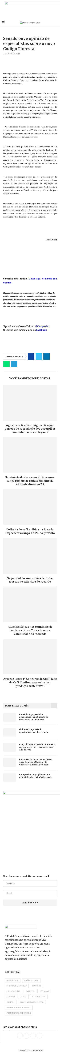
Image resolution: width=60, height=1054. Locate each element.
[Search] (56, 23)
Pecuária (36, 986)
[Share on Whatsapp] (6, 364)
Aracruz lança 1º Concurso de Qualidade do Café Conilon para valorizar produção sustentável (30, 682)
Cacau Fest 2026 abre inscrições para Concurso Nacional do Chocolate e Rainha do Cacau (35, 762)
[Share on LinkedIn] (46, 356)
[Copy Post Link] (22, 364)
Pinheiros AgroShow (17, 986)
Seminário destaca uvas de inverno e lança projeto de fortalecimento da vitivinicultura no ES (30, 481)
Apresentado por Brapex (19, 1013)
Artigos (10, 1002)
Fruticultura (13, 991)
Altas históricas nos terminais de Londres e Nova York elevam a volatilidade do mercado (30, 630)
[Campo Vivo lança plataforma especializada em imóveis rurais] (9, 777)
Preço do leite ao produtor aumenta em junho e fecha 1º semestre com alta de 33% (37, 747)
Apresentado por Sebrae (19, 1008)
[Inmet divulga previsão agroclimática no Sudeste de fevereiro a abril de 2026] (9, 717)
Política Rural (31, 980)
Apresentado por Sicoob (31, 1002)
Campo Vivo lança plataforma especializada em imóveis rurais (35, 775)
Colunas (11, 997)
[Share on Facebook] (31, 356)
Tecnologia (12, 980)
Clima (24, 997)
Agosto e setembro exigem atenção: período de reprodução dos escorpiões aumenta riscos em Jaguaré (30, 429)
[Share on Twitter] (39, 356)
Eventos (30, 991)
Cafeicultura (38, 997)
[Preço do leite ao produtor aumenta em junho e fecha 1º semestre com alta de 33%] (9, 747)
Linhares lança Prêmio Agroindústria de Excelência (33, 730)
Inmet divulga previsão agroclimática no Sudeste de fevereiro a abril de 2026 (33, 717)
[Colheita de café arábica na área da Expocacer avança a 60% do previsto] (30, 507)
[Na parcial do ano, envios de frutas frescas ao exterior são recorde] (30, 555)
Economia (44, 991)
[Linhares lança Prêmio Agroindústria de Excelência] (9, 732)
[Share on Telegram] (14, 364)
